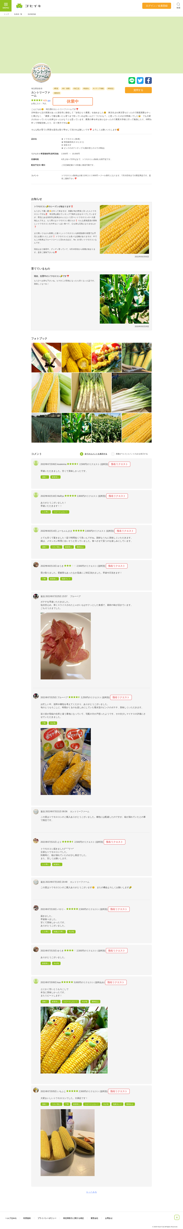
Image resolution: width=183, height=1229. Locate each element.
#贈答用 (57, 93)
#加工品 (76, 88)
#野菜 (56, 88)
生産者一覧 (18, 14)
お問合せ (109, 1218)
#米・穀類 (66, 88)
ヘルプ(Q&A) (10, 1218)
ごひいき (28, 5)
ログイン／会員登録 (157, 5)
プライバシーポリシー (47, 1218)
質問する (138, 90)
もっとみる (91, 1192)
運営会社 (94, 1218)
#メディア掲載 (98, 88)
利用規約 (27, 1218)
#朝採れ (86, 88)
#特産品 (110, 88)
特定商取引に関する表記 (73, 1218)
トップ (6, 14)
